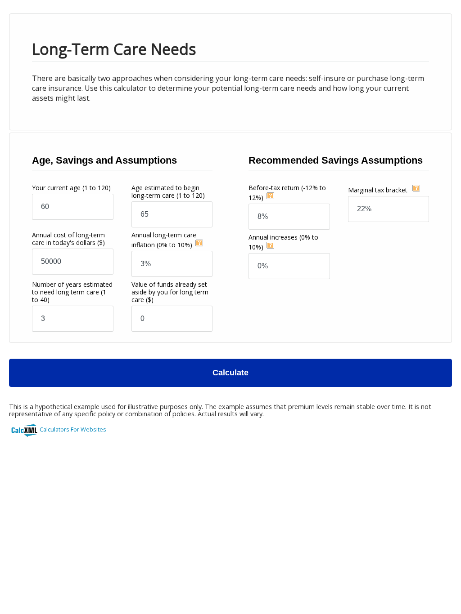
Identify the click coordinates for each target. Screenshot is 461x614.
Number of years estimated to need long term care (72, 292)
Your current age (71, 187)
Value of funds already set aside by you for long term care (169, 292)
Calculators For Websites (73, 429)
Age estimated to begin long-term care (168, 191)
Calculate (230, 372)
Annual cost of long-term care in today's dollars (68, 239)
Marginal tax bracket (378, 190)
